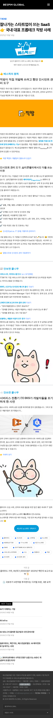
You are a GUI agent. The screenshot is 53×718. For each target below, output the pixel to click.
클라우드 (7, 538)
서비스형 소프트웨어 (10, 552)
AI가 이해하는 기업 (7, 609)
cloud (19, 538)
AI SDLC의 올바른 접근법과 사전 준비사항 (17, 632)
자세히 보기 (7, 455)
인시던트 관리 (21, 557)
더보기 (31, 287)
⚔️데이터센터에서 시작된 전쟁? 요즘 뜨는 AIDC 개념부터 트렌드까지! (20, 659)
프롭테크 (37, 552)
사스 (25, 552)
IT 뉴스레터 (24, 543)
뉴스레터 (45, 538)
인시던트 (7, 557)
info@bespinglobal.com (24, 693)
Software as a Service (23, 547)
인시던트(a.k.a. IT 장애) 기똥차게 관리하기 (19, 231)
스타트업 (32, 538)
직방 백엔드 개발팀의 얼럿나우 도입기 (17, 158)
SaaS (6, 547)
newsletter (8, 543)
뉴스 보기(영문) (27, 274)
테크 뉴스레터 (39, 543)
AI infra (3, 620)
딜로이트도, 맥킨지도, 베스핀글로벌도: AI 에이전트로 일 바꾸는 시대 (20, 644)
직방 (48, 552)
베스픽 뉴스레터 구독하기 (26, 528)
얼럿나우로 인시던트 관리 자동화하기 (17, 253)
